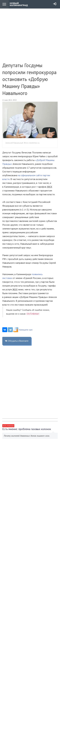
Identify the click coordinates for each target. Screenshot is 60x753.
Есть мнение (8, 426)
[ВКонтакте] (4, 329)
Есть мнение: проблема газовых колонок (26, 429)
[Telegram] (10, 329)
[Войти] (54, 4)
